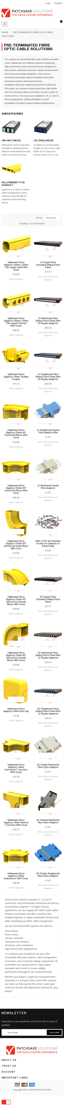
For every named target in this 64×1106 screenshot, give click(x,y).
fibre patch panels (26, 957)
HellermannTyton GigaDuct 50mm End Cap (16, 709)
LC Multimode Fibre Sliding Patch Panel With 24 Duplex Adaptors (48, 321)
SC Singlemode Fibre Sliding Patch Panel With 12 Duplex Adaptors (48, 711)
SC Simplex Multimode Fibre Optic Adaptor (48, 821)
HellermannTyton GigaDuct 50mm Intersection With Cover (16, 876)
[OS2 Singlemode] (43, 126)
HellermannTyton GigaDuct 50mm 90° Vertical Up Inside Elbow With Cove (16, 545)
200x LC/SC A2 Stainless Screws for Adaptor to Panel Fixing (48, 543)
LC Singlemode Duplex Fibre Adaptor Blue (48, 431)
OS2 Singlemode (44, 140)
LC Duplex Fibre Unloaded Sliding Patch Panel (48, 265)
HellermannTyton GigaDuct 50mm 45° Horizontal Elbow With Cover (16, 434)
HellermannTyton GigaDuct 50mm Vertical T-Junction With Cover (16, 822)
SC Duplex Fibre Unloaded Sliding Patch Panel (48, 599)
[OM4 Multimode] (11, 126)
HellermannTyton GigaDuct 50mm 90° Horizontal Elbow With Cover (16, 489)
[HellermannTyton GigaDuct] (11, 168)
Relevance (51, 217)
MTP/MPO (39, 910)
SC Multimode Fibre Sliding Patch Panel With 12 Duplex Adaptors (48, 655)
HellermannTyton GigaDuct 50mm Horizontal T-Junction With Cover (16, 768)
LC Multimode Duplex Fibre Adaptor (48, 486)
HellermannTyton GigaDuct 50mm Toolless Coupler (16, 376)
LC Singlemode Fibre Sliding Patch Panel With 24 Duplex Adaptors (48, 376)
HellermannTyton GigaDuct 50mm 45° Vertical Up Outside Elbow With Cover (16, 601)
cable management (47, 957)
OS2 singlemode (28, 85)
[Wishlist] (49, 23)
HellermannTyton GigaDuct (13, 183)
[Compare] (54, 23)
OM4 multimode (48, 85)
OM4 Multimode (11, 140)
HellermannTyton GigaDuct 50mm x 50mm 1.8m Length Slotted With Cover (16, 322)
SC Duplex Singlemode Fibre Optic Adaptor (48, 874)
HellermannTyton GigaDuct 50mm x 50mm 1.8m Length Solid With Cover (16, 266)
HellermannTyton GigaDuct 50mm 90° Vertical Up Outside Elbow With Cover (16, 656)
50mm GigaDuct (16, 279)
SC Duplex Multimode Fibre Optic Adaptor (48, 765)
